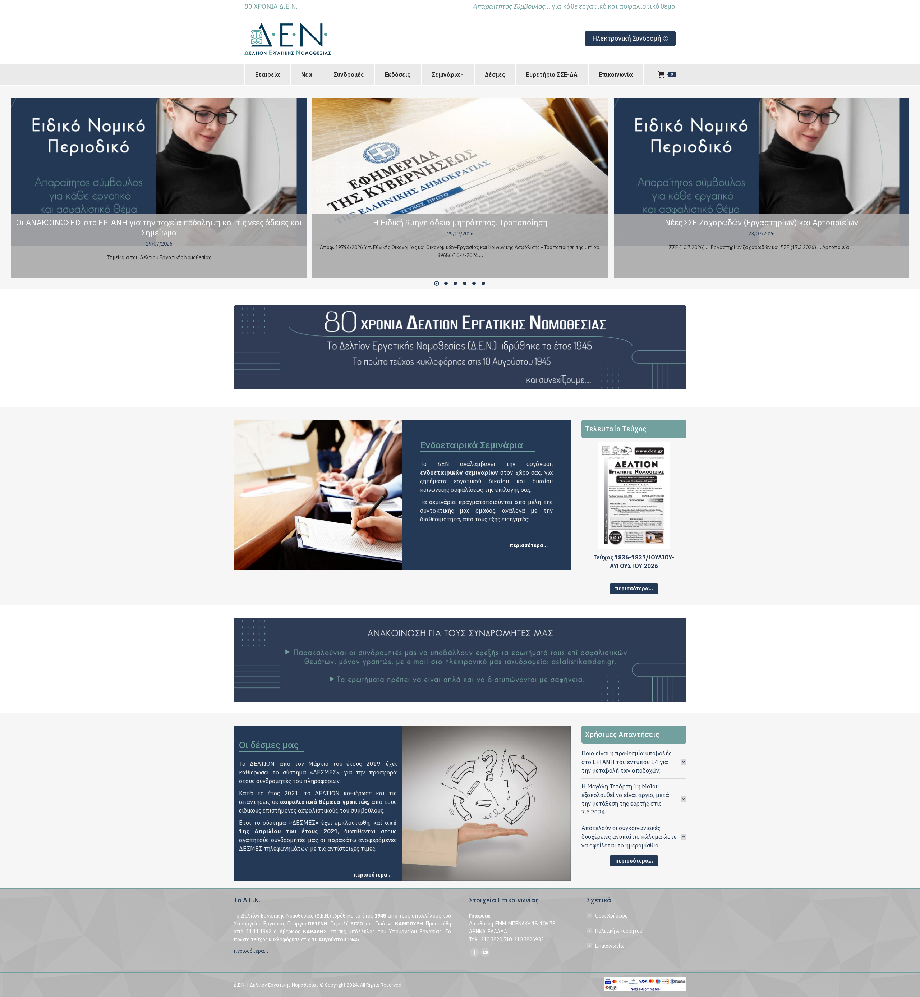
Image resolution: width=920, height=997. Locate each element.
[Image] (460, 347)
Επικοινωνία (609, 946)
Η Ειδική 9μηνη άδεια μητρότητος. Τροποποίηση (460, 222)
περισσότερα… (251, 951)
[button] (436, 283)
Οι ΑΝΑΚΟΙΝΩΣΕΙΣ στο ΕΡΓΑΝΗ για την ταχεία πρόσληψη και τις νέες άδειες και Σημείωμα (159, 227)
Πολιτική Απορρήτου (619, 931)
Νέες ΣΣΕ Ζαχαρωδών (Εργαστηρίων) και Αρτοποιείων (761, 222)
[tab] (634, 762)
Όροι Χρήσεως (611, 916)
